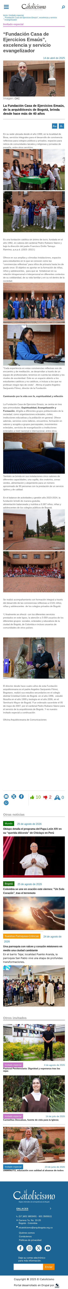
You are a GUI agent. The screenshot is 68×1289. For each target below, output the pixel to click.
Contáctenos (25, 1236)
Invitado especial (16, 15)
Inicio (5, 15)
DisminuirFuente (61, 126)
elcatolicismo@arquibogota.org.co (36, 1227)
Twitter (38, 1248)
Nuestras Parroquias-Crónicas (22, 936)
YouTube (48, 1248)
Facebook (20, 1248)
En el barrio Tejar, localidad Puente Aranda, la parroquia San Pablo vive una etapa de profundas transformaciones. (33, 958)
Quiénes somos (27, 1232)
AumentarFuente (54, 126)
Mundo (8, 823)
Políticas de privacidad (30, 1240)
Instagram (29, 1248)
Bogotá (9, 883)
